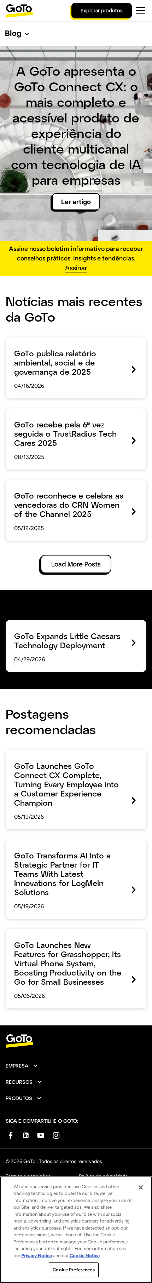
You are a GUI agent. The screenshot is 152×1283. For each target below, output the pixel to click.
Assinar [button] (76, 268)
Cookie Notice (85, 1255)
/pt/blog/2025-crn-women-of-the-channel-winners (69, 489)
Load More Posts (76, 564)
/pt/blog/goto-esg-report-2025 (51, 342)
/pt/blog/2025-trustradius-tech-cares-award (70, 413)
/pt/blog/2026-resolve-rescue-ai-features (66, 844)
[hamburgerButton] (140, 11)
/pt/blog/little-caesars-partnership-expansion (71, 625)
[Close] (140, 1187)
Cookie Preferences (73, 1269)
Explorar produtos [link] (102, 10)
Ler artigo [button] (76, 202)
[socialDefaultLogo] (10, 1135)
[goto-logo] (76, 1041)
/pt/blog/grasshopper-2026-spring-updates (69, 934)
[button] (22, 1066)
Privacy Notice (36, 1255)
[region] (76, 1229)
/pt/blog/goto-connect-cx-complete (59, 755)
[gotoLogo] (19, 11)
